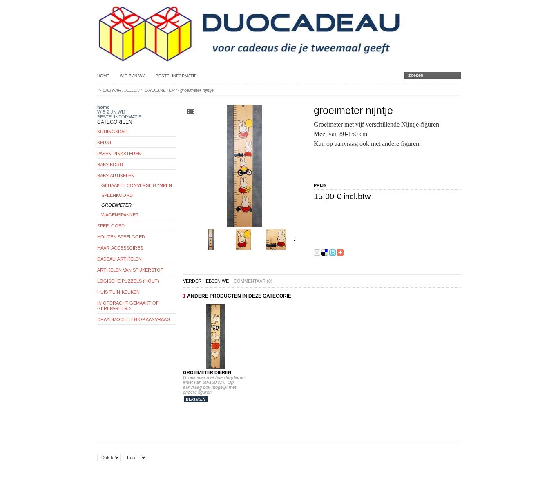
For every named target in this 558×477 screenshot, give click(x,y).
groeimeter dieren (207, 372)
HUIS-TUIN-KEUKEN (118, 292)
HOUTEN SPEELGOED (121, 236)
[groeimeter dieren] (215, 367)
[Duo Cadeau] (250, 60)
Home (103, 76)
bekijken (195, 399)
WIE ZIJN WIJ (132, 76)
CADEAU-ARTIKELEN (119, 258)
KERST (104, 142)
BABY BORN (110, 164)
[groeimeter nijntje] (211, 247)
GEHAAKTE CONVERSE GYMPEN (136, 185)
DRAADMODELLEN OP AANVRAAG (133, 319)
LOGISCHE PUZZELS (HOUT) (128, 281)
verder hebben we (206, 281)
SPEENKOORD (117, 195)
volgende (295, 239)
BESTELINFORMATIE (176, 76)
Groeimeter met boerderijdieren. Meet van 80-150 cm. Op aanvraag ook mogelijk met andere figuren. (215, 385)
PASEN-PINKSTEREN (119, 153)
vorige (192, 239)
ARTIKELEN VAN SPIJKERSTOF (130, 269)
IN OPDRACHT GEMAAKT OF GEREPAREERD (128, 306)
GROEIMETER (160, 90)
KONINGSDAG (112, 131)
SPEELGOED (111, 225)
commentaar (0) (253, 281)
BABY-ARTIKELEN (121, 90)
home (103, 107)
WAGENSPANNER (120, 214)
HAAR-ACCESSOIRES (120, 247)
